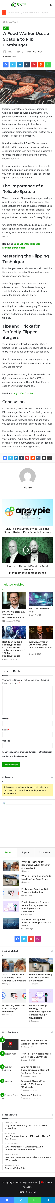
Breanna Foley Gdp (31, 1095)
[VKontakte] (38, 458)
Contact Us (31, 1192)
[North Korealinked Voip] (41, 599)
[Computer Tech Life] (19, 5)
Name (5, 718)
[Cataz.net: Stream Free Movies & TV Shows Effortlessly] (10, 1085)
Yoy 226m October (24, 393)
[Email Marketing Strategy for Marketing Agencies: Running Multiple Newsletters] (11, 906)
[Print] (49, 458)
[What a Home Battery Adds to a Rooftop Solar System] (11, 880)
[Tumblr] (21, 458)
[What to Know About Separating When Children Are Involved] (11, 865)
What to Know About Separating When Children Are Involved (35, 865)
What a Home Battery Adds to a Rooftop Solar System (41, 977)
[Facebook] (5, 458)
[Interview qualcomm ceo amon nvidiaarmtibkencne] (14, 600)
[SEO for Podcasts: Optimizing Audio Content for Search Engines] (10, 1070)
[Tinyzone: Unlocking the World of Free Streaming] (10, 1044)
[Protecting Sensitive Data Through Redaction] (11, 893)
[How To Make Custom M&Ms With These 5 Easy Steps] (10, 1057)
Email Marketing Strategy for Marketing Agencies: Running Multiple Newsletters (40, 1011)
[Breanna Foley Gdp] (10, 1099)
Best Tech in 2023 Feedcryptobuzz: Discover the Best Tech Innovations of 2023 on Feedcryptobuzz (13, 649)
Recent (8, 852)
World (15, 22)
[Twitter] (10, 458)
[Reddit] (33, 458)
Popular (26, 852)
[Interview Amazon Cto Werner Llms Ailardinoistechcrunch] (41, 632)
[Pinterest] (27, 458)
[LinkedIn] (16, 458)
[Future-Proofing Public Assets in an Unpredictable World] (11, 923)
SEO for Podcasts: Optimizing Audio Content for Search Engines (35, 1070)
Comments (44, 852)
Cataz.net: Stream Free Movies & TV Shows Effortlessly (33, 1084)
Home (8, 22)
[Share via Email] (44, 458)
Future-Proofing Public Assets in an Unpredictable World (36, 922)
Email (5, 730)
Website (6, 741)
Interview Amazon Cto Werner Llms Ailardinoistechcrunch (40, 646)
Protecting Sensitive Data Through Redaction (13, 1008)
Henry (9, 52)
